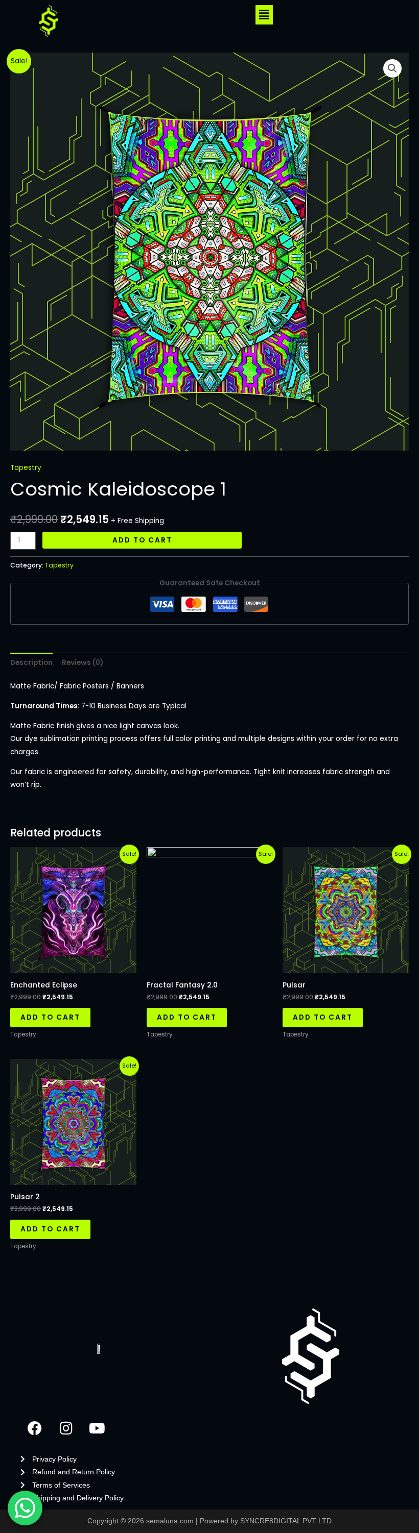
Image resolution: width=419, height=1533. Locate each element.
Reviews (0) (82, 662)
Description (31, 662)
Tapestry (25, 468)
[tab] (31, 663)
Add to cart (142, 540)
